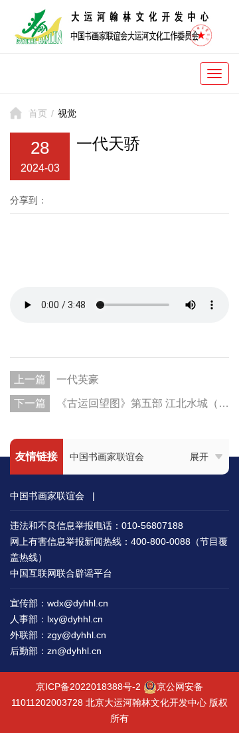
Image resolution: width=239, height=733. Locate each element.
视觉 (67, 113)
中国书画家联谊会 (107, 456)
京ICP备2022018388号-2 (88, 686)
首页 (38, 113)
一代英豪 (77, 379)
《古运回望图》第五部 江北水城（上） (142, 403)
